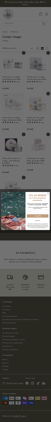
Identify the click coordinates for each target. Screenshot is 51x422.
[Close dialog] (48, 193)
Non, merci (37, 220)
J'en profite (37, 216)
